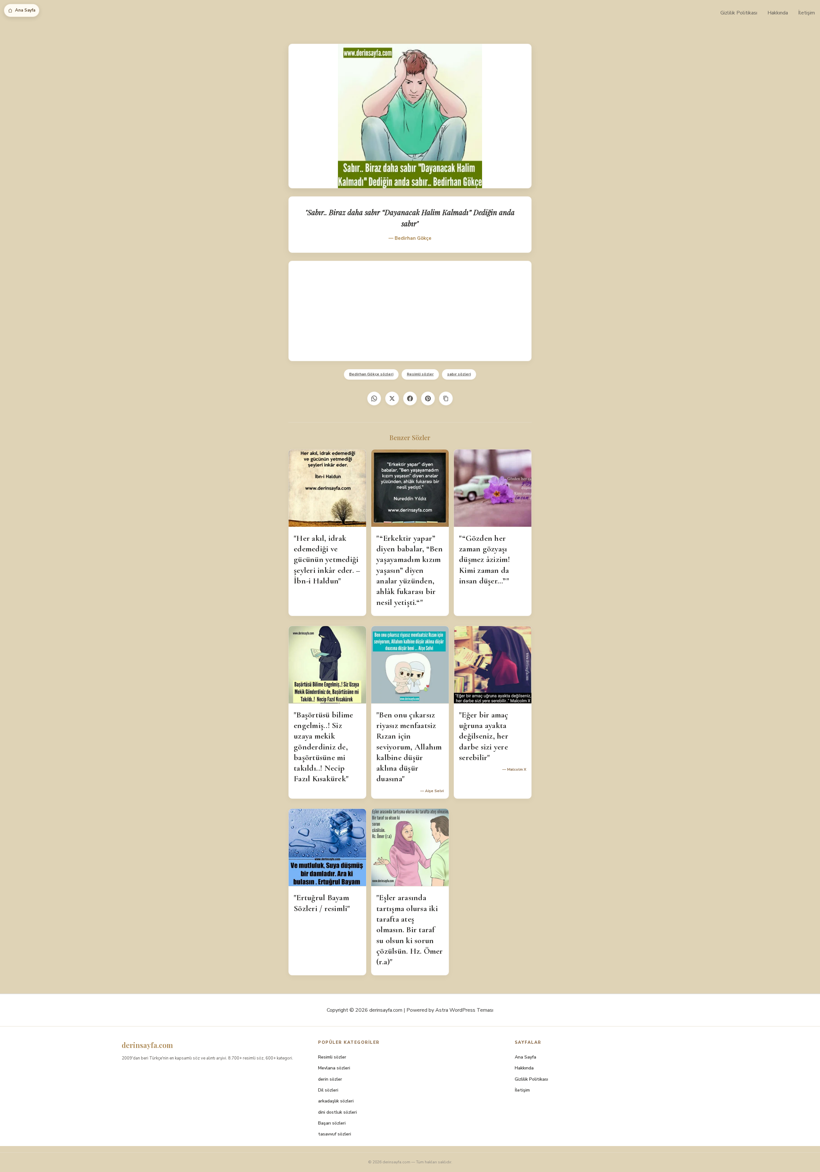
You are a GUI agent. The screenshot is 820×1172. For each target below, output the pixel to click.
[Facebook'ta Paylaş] (410, 398)
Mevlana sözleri (334, 1068)
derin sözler (330, 1079)
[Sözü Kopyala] (446, 398)
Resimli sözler (420, 374)
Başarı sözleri (332, 1123)
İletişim (806, 12)
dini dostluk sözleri (337, 1112)
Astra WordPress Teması (464, 1010)
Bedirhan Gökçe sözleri (371, 374)
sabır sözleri (459, 374)
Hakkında (777, 12)
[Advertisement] (410, 311)
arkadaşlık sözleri (336, 1101)
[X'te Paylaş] (392, 398)
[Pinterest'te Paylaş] (428, 398)
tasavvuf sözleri (334, 1134)
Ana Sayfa (25, 10)
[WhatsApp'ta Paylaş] (374, 398)
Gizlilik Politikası (738, 12)
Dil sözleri (328, 1090)
